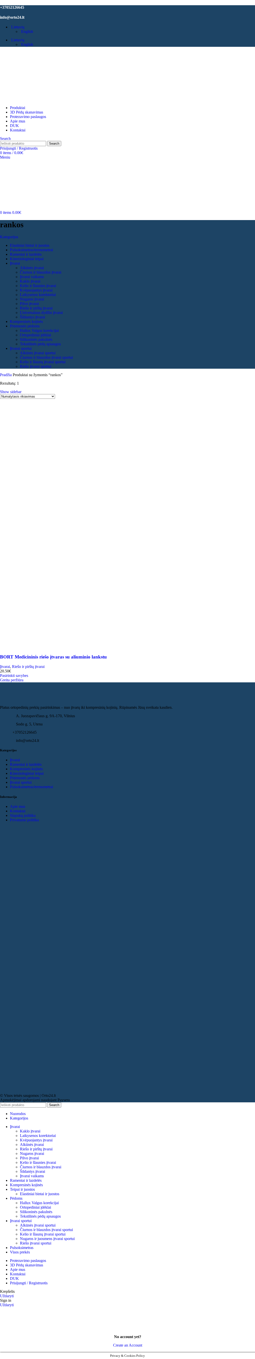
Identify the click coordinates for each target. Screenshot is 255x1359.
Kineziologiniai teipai (27, 773)
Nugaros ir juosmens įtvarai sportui (47, 1239)
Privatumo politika (24, 820)
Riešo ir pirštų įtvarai (28, 666)
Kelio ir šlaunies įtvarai (38, 1162)
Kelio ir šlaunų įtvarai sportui (42, 1234)
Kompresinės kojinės (26, 769)
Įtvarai (5, 666)
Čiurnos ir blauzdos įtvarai (40, 1167)
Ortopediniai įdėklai (35, 1207)
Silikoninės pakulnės (36, 1212)
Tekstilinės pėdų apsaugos (40, 1216)
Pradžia (6, 375)
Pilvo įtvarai (29, 1158)
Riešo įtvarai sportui (35, 1243)
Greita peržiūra (11, 680)
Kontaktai (17, 811)
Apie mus (17, 806)
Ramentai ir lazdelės (26, 764)
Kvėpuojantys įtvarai (36, 1140)
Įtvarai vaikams (32, 1176)
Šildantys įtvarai (32, 1171)
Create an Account (127, 1345)
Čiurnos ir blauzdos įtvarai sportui (46, 1230)
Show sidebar (10, 392)
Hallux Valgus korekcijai (39, 1203)
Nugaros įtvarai (32, 1153)
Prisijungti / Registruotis (29, 1283)
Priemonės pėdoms (25, 778)
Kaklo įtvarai (30, 1131)
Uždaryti (7, 1296)
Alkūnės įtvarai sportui (38, 1225)
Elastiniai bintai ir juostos (39, 1194)
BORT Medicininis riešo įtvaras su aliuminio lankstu (53, 656)
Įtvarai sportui (21, 782)
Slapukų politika (23, 815)
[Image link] (27, 703)
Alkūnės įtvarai (32, 1144)
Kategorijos (9, 237)
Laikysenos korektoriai (38, 1135)
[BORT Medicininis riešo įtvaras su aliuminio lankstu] (62, 522)
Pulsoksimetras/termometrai (31, 787)
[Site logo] (26, 99)
